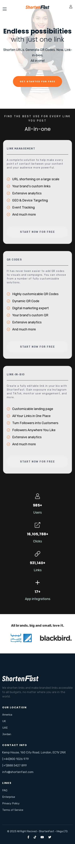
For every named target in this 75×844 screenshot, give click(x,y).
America (7, 714)
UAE (5, 727)
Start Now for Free (37, 232)
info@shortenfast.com (17, 772)
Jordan (6, 734)
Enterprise (8, 797)
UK (4, 721)
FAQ (4, 790)
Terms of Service (12, 810)
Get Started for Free (37, 81)
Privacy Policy (10, 803)
